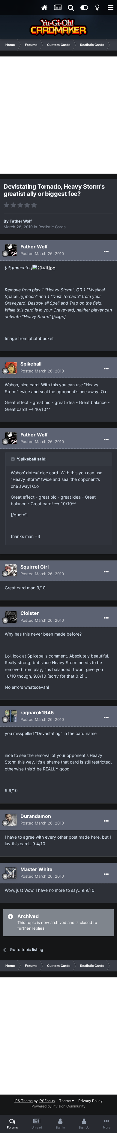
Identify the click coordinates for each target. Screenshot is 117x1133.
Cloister (29, 613)
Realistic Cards (52, 226)
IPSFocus (47, 1100)
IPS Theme (23, 1100)
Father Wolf (21, 221)
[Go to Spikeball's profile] (11, 368)
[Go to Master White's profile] (11, 873)
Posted (42, 253)
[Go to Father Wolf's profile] (11, 250)
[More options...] (106, 251)
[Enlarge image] (44, 267)
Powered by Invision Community (59, 1106)
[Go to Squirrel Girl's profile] (11, 570)
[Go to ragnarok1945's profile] (11, 716)
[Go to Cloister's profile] (11, 617)
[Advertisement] (58, 115)
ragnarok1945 (37, 712)
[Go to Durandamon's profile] (11, 820)
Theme (65, 1100)
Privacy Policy (90, 1100)
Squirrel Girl (34, 567)
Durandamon (35, 816)
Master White (36, 869)
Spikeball (30, 364)
